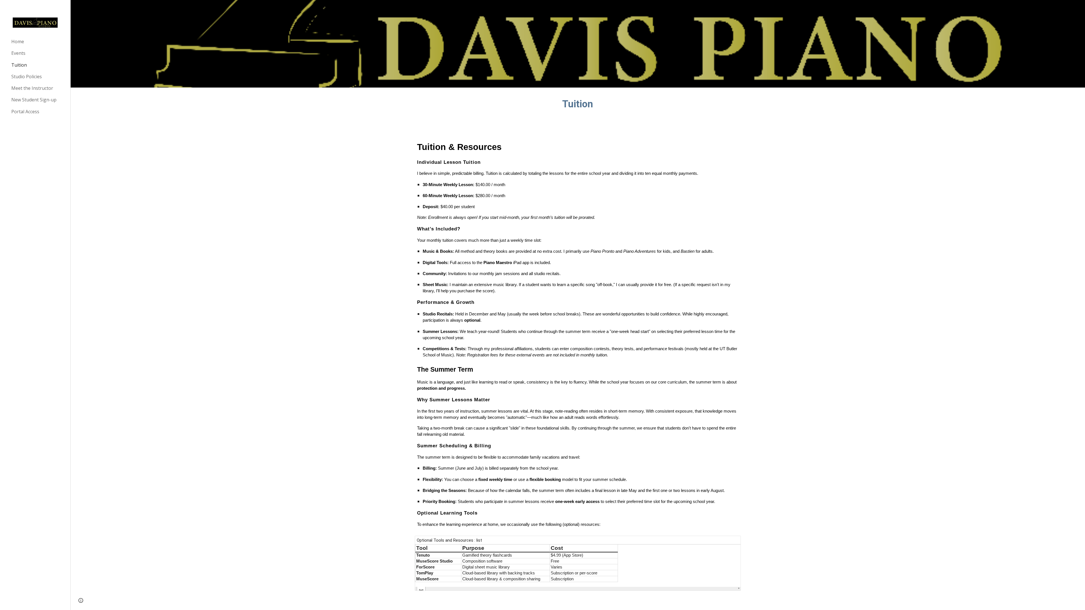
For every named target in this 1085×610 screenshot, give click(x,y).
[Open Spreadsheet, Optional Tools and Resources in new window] (730, 543)
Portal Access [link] (25, 111)
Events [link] (18, 53)
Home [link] (17, 41)
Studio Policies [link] (26, 76)
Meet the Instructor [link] (32, 88)
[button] (81, 600)
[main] (577, 104)
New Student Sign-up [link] (34, 100)
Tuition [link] (19, 65)
